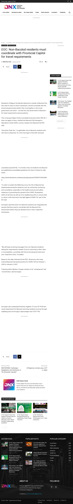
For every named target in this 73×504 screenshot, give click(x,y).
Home (3, 42)
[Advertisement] (49, 7)
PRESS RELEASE (11, 45)
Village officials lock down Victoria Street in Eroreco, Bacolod (40, 454)
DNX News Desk (7, 61)
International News (38, 412)
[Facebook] (68, 1)
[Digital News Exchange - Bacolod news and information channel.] (14, 7)
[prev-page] (2, 427)
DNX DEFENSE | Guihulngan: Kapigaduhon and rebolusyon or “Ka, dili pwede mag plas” (11, 370)
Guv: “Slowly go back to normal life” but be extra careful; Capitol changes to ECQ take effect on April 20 (40, 464)
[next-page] (5, 427)
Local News (9, 42)
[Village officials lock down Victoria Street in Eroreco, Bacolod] (29, 454)
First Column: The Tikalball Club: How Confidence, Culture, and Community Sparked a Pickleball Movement (64, 104)
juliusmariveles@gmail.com (34, 494)
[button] (69, 12)
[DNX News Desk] (9, 385)
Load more (60, 121)
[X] (70, 1)
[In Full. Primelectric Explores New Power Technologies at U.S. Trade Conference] (40, 408)
